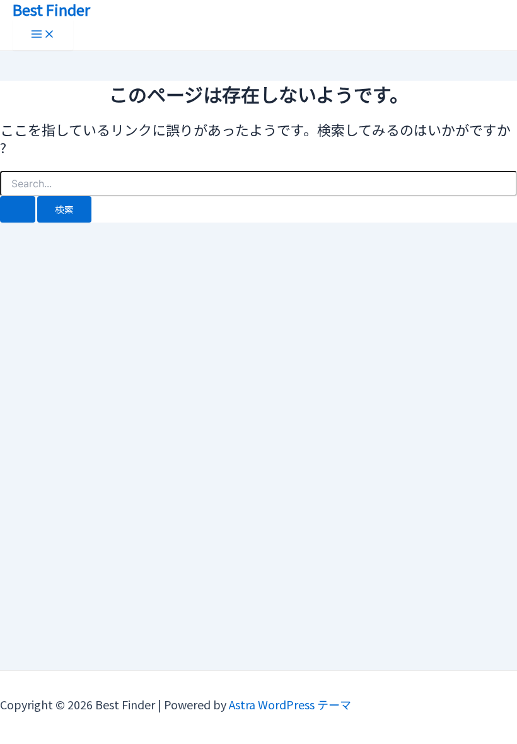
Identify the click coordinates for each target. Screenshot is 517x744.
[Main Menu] (43, 34)
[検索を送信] (17, 209)
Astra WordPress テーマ (290, 704)
